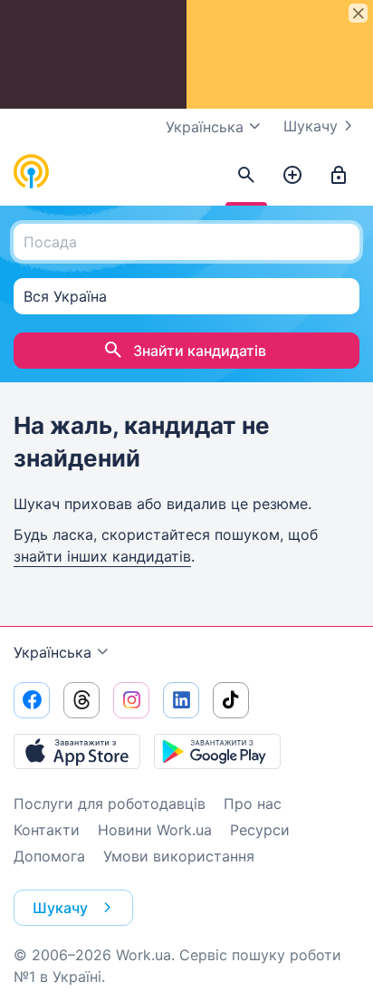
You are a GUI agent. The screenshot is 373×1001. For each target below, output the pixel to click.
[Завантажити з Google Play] (217, 751)
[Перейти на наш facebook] (32, 700)
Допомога (49, 856)
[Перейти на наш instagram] (131, 700)
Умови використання (178, 856)
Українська (52, 652)
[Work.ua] (32, 172)
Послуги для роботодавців (110, 803)
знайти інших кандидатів (102, 556)
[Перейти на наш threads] (81, 700)
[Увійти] (338, 176)
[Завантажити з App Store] (77, 751)
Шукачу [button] (60, 908)
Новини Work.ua (155, 830)
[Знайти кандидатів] (246, 176)
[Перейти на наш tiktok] (231, 700)
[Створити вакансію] (292, 176)
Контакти (47, 830)
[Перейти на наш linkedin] (181, 700)
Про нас (253, 803)
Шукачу (310, 126)
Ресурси (260, 830)
